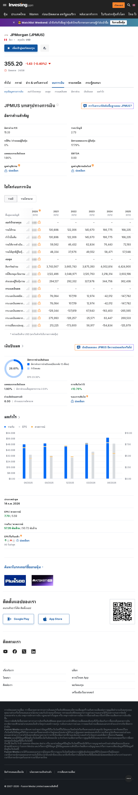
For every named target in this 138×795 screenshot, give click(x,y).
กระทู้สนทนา (93, 83)
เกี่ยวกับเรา (8, 670)
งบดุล (47, 91)
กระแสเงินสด (61, 91)
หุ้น (6, 14)
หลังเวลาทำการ (88, 14)
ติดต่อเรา (7, 684)
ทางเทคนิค (74, 83)
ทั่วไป (7, 83)
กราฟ (18, 83)
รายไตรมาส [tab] (27, 198)
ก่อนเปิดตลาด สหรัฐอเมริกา (59, 14)
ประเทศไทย (18, 14)
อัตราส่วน (75, 91)
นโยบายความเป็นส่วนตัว (41, 772)
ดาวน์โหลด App (80, 677)
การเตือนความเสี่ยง (66, 772)
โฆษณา (6, 677)
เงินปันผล (88, 91)
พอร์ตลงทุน (78, 684)
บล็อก (75, 670)
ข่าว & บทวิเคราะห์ (37, 83)
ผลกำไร (100, 91)
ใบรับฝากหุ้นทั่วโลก (113, 14)
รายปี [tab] (10, 198)
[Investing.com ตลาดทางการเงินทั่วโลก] (21, 5)
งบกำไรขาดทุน (34, 91)
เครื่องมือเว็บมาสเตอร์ (83, 692)
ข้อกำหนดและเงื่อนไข (14, 772)
